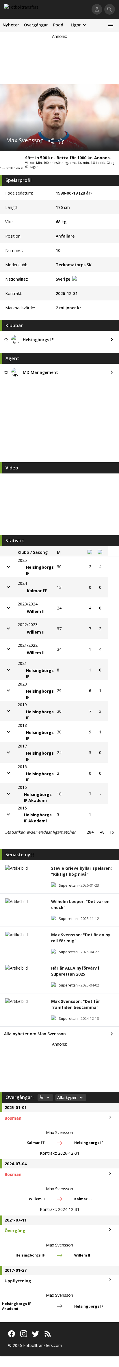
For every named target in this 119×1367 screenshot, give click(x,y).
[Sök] (109, 9)
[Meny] (110, 25)
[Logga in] (97, 9)
